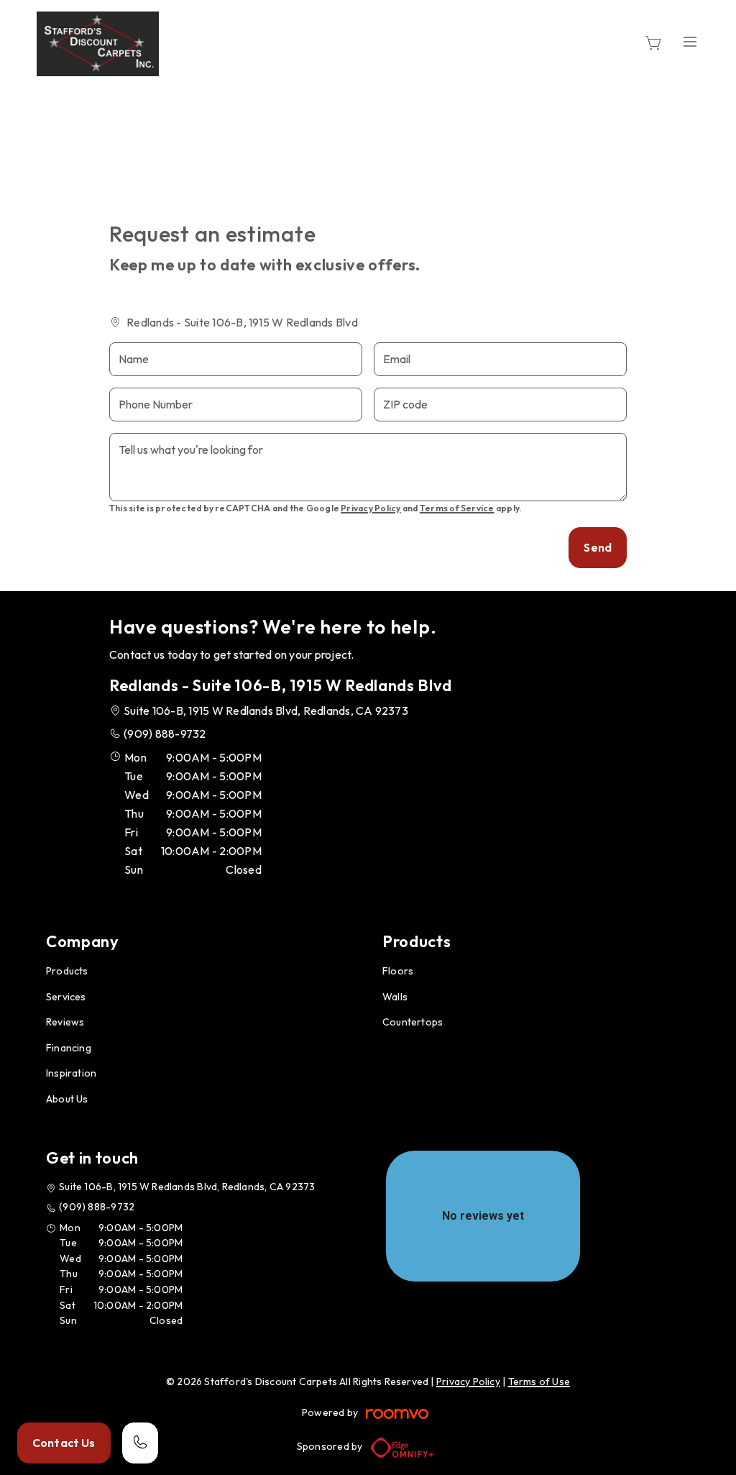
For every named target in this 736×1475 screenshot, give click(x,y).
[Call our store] (140, 1443)
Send (598, 547)
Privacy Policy (370, 508)
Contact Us (64, 1442)
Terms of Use (539, 1381)
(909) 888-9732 (165, 733)
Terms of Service (457, 508)
